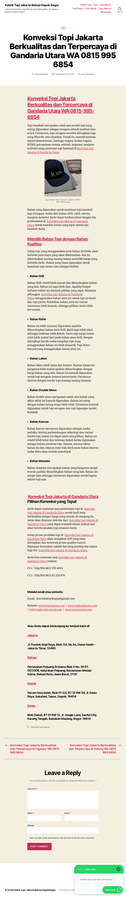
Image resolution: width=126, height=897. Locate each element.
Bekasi (31, 657)
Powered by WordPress (70, 890)
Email (67, 813)
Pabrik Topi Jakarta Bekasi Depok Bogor (32, 5)
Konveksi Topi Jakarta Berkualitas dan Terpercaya (57, 101)
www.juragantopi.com (78, 609)
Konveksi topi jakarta (40, 727)
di (90, 105)
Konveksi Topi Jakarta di (63, 496)
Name (30, 813)
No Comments (87, 74)
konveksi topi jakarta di (63, 550)
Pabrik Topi (85, 4)
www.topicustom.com (51, 605)
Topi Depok (90, 8)
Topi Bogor (77, 8)
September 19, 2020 (64, 74)
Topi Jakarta (104, 8)
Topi (95, 4)
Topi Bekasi (105, 4)
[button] (118, 869)
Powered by (82, 869)
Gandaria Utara (43, 111)
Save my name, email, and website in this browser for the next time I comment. (62, 838)
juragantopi (43, 74)
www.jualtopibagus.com (82, 605)
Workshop (106, 12)
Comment (32, 789)
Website (30, 825)
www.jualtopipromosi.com (45, 609)
